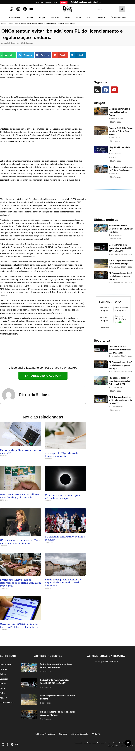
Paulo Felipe (115, 254)
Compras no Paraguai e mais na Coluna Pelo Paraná (119, 111)
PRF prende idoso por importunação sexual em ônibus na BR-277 (120, 380)
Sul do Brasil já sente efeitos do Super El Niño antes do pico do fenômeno (63, 582)
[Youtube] (31, 9)
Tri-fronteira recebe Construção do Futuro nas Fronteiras (121, 228)
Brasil (11, 24)
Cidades (3, 669)
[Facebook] (25, 9)
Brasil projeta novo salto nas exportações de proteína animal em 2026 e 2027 (20, 582)
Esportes (4, 679)
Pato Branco (5, 664)
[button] (8, 55)
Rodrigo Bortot (116, 235)
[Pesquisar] (122, 9)
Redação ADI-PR (117, 118)
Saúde (2, 688)
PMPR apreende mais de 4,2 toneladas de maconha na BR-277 (120, 400)
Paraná (3, 683)
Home (3, 24)
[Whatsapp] (12, 9)
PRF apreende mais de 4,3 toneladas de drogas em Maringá (120, 276)
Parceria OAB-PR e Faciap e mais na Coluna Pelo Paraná (120, 131)
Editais (3, 693)
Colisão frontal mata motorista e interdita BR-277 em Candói (120, 247)
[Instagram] (18, 9)
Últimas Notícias (7, 702)
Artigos (3, 674)
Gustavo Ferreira (117, 387)
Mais (2, 698)
